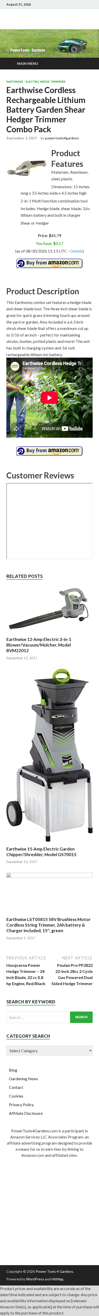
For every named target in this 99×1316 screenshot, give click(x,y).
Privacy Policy (21, 1104)
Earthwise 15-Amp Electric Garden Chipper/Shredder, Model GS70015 (41, 851)
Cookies (16, 1095)
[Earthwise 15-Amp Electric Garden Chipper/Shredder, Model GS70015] (49, 843)
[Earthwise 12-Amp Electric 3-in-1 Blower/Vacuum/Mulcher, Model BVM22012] (49, 633)
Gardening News (23, 1078)
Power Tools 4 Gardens (54, 1271)
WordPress (35, 1279)
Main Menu (27, 63)
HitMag (57, 1279)
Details (76, 250)
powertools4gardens (62, 138)
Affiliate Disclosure (26, 1113)
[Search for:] (49, 1017)
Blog (13, 1070)
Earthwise (14, 81)
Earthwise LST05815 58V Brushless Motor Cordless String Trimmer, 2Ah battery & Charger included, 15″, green (48, 925)
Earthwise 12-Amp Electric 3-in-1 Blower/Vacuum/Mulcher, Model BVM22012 (38, 645)
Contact (16, 1087)
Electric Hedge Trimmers (45, 81)
